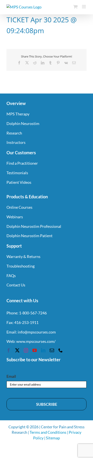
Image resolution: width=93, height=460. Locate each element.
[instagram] (26, 350)
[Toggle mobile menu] (84, 6)
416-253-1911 (26, 322)
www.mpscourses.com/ (36, 341)
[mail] (52, 350)
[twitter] (17, 350)
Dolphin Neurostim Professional (33, 226)
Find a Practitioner (22, 163)
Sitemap (53, 437)
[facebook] (8, 350)
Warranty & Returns (23, 256)
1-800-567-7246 (33, 312)
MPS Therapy (17, 114)
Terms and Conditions (48, 432)
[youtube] (34, 350)
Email (11, 376)
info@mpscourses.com (37, 332)
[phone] (60, 350)
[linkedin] (43, 350)
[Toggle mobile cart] (75, 6)
